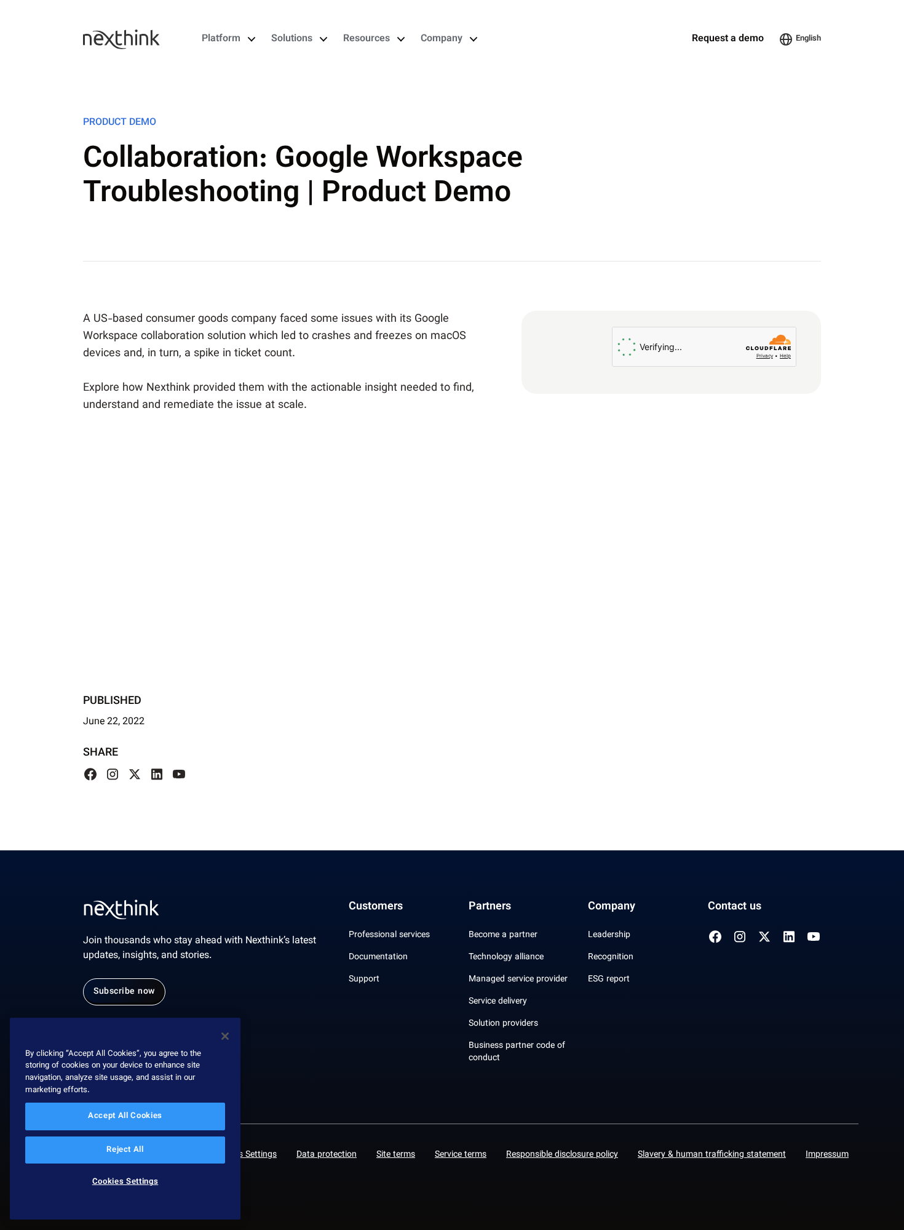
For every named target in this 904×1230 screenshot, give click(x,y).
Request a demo (728, 39)
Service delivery (498, 1002)
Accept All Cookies (125, 1117)
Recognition (610, 957)
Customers (376, 907)
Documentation (378, 957)
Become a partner (503, 935)
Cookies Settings (245, 1155)
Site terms (395, 1155)
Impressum (827, 1155)
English (808, 39)
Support (364, 979)
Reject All (125, 1150)
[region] (125, 1119)
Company (441, 39)
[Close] (225, 1036)
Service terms (460, 1155)
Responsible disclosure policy (562, 1155)
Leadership (609, 935)
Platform (221, 39)
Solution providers (503, 1024)
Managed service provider (518, 979)
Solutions (291, 39)
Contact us (734, 907)
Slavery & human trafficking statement (712, 1155)
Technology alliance (506, 957)
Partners (490, 907)
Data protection (326, 1155)
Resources (366, 39)
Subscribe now (124, 992)
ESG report (609, 979)
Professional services (389, 935)
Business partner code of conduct (517, 1052)
